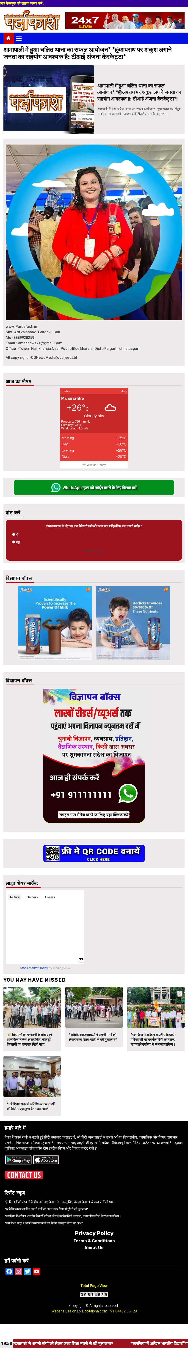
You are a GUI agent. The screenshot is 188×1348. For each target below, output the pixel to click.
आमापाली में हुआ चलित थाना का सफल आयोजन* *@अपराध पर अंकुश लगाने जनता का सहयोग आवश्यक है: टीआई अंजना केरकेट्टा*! (139, 92)
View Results (94, 550)
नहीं (18, 542)
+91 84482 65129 (122, 1311)
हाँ (17, 535)
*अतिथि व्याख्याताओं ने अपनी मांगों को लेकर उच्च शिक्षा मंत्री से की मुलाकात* (93, 1037)
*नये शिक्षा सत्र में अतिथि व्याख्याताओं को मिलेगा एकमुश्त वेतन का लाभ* (31, 1106)
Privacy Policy (94, 1233)
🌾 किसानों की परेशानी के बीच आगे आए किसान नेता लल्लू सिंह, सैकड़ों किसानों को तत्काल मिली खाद (29, 1040)
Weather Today (96, 465)
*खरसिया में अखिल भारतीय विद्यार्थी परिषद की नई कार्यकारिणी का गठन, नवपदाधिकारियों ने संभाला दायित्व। (153, 1040)
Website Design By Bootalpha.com (79, 1311)
